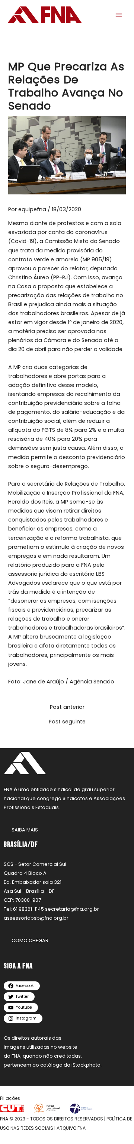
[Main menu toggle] (119, 15)
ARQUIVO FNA (71, 1128)
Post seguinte (67, 722)
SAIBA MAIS (25, 829)
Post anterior (67, 707)
